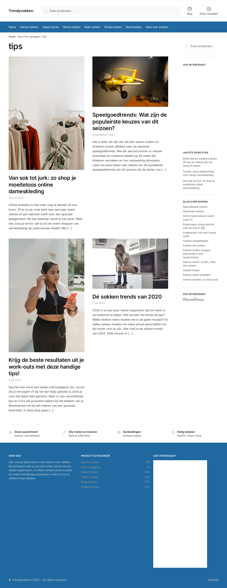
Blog (189, 13)
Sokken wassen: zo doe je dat (200, 279)
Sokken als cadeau (194, 245)
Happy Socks (89, 472)
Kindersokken (90, 487)
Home (12, 36)
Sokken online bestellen (196, 274)
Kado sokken (89, 482)
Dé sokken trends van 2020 (127, 296)
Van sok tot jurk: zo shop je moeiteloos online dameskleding (42, 184)
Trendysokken (21, 11)
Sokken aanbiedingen (195, 240)
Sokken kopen (191, 270)
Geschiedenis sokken (195, 206)
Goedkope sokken (193, 211)
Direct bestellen (209, 13)
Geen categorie (91, 467)
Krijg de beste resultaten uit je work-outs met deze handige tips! (46, 367)
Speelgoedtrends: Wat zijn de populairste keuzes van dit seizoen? (129, 121)
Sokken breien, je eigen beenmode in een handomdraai (196, 254)
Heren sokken (90, 477)
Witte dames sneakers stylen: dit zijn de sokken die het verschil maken (200, 162)
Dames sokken (90, 462)
